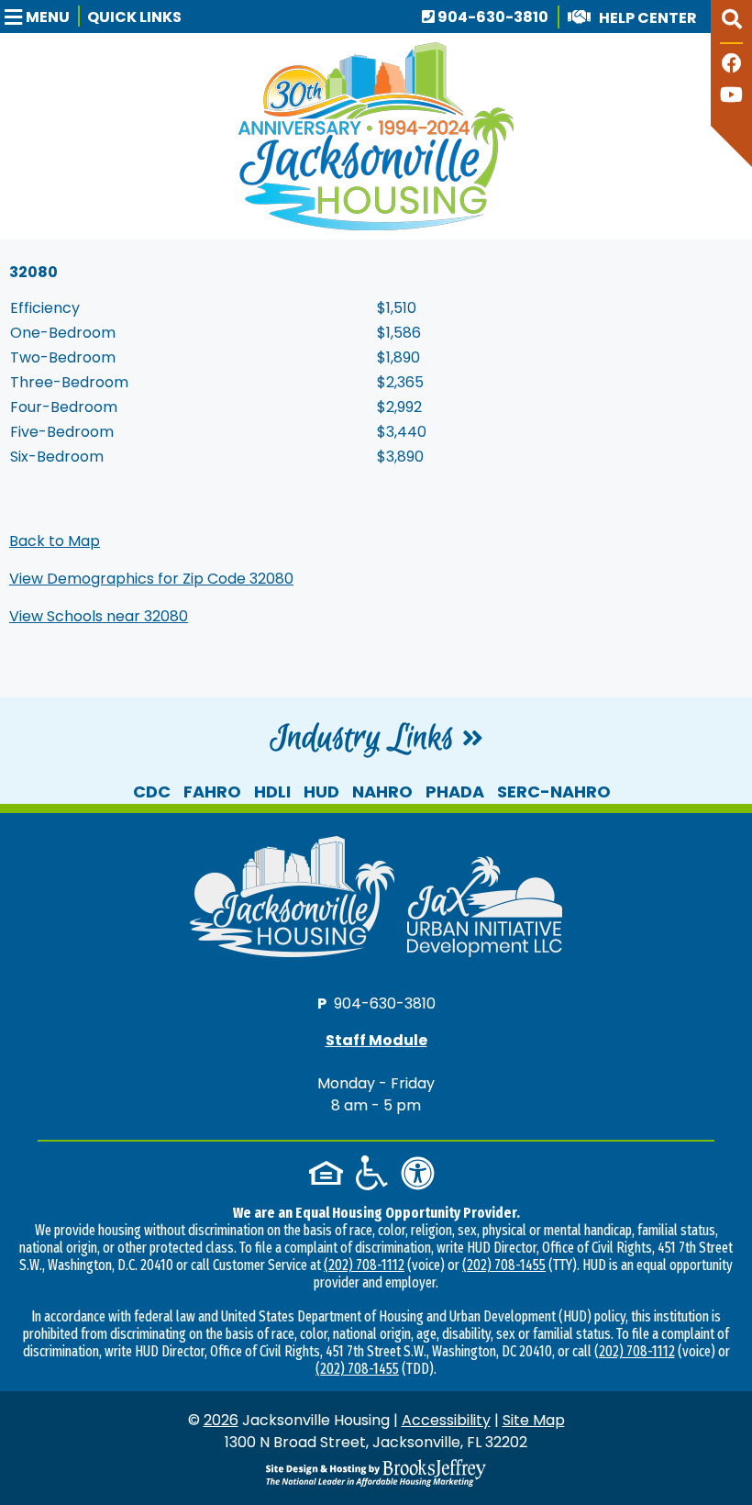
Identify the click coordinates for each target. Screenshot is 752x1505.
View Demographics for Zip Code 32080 (151, 578)
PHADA (455, 791)
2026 (221, 1420)
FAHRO (212, 791)
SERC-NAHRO (554, 791)
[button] (42, 16)
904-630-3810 (491, 17)
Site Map (534, 1420)
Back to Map (54, 541)
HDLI (272, 791)
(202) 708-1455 (504, 1265)
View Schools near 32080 (98, 616)
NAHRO (382, 791)
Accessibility (446, 1420)
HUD (321, 791)
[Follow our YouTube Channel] (731, 96)
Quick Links (134, 17)
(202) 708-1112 (364, 1265)
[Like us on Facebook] (732, 65)
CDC (152, 791)
